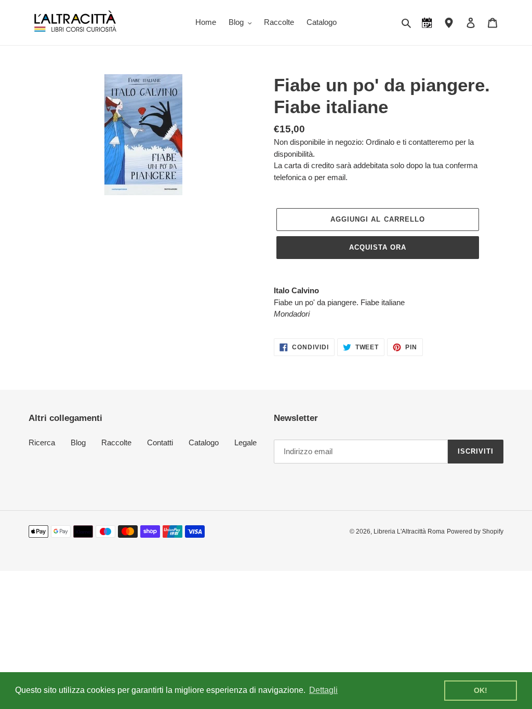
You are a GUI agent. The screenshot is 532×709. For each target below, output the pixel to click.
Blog (78, 442)
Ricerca (42, 442)
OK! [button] (480, 690)
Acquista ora (377, 247)
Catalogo (204, 442)
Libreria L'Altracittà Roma (409, 531)
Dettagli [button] (323, 690)
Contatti (160, 442)
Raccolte (116, 442)
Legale (245, 442)
